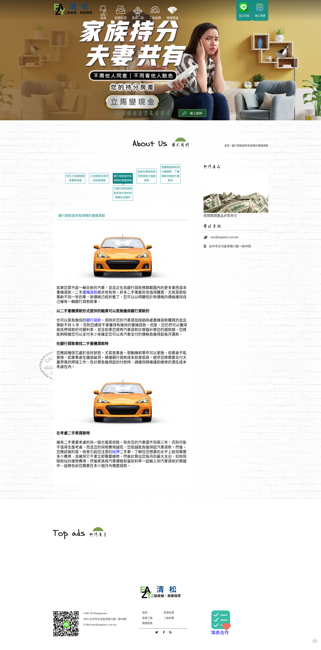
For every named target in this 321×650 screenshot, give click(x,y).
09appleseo (100, 613)
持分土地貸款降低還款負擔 (75, 178)
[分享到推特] (156, 632)
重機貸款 (89, 292)
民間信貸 (121, 17)
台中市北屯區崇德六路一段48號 (230, 246)
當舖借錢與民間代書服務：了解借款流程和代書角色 (170, 174)
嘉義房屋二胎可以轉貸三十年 (236, 193)
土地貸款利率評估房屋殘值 (99, 178)
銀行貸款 (93, 320)
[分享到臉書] (164, 632)
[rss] (170, 632)
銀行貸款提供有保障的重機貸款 (123, 178)
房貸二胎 (138, 17)
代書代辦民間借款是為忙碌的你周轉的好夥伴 (123, 193)
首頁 (103, 17)
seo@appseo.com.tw (224, 237)
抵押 (116, 452)
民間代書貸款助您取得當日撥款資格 (146, 176)
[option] (236, 193)
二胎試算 (155, 17)
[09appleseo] (66, 623)
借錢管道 (172, 17)
